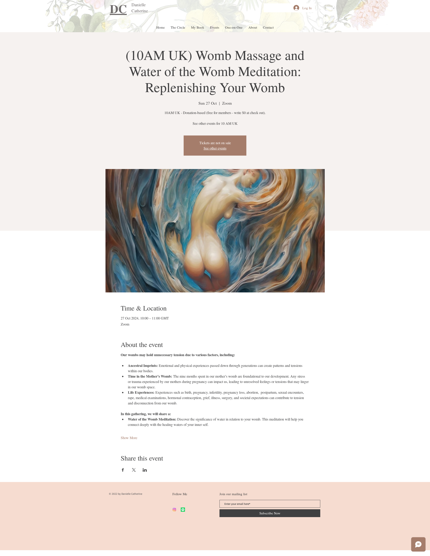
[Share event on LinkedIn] (145, 470)
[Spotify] (183, 509)
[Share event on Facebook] (123, 470)
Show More (129, 437)
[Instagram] (174, 509)
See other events (215, 148)
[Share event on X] (134, 470)
